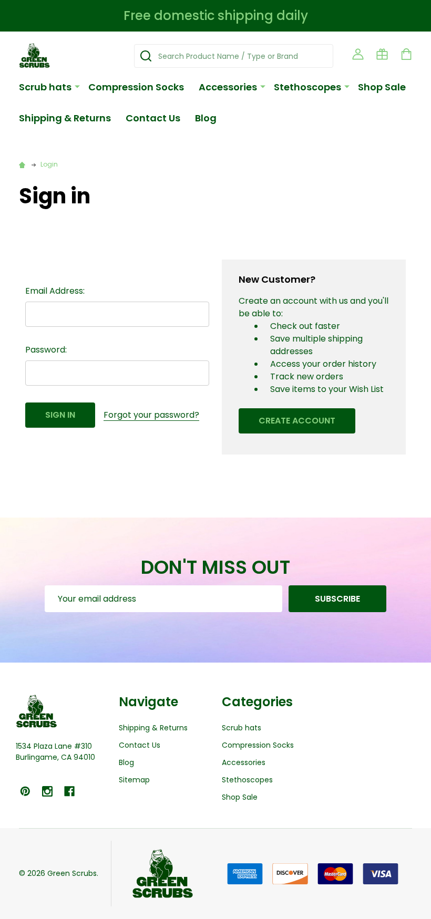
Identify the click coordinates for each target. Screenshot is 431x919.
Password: (46, 350)
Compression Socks (136, 87)
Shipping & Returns (65, 118)
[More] (77, 86)
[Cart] (406, 54)
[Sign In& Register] (358, 54)
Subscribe (337, 599)
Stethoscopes (307, 87)
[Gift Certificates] (382, 54)
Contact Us (153, 118)
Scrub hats (45, 87)
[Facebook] (69, 791)
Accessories (228, 87)
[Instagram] (47, 791)
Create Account (297, 421)
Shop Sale (382, 87)
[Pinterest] (25, 791)
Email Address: (55, 291)
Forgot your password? (151, 415)
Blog (206, 118)
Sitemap (134, 780)
